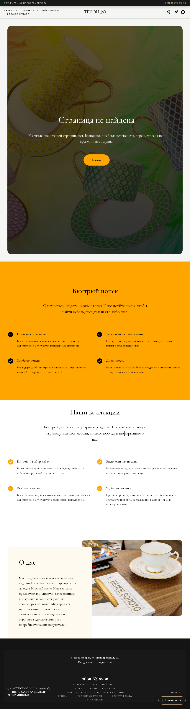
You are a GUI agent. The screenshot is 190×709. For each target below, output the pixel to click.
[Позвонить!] (168, 12)
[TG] (175, 12)
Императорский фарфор (41, 10)
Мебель (9, 10)
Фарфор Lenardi (18, 14)
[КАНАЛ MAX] (183, 12)
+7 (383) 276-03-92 (174, 3)
